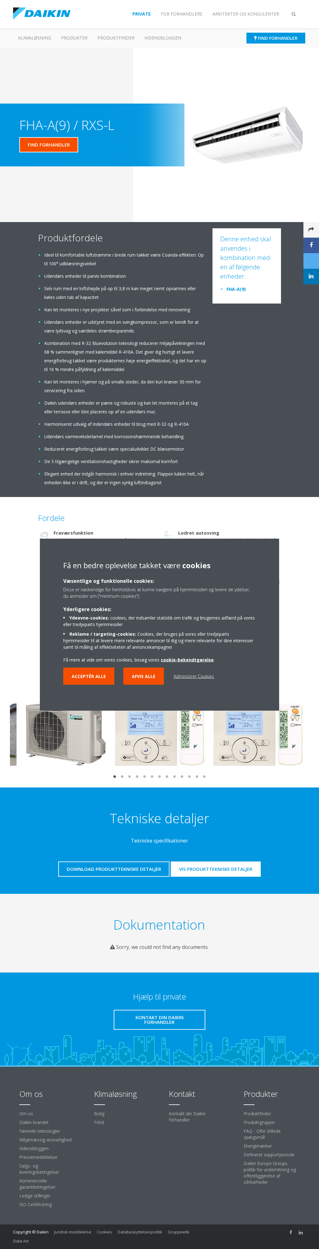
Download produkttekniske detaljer (114, 869)
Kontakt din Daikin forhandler (187, 1117)
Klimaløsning (34, 38)
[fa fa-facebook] (291, 1232)
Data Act (21, 1241)
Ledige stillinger (34, 1196)
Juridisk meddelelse (72, 1232)
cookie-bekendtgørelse (187, 660)
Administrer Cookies (194, 676)
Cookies (104, 1232)
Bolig (99, 1114)
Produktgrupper (259, 1122)
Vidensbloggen (163, 38)
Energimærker (258, 1146)
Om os (26, 1114)
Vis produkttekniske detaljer (215, 869)
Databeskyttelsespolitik (140, 1232)
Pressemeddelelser (38, 1157)
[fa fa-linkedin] (301, 1232)
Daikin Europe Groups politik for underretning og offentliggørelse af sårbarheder (270, 1172)
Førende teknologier (39, 1131)
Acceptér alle (89, 676)
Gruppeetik (178, 1232)
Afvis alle (143, 676)
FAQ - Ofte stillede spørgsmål (262, 1134)
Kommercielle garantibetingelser (37, 1184)
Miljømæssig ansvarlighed (45, 1140)
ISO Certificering (35, 1204)
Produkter (74, 38)
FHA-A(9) (236, 289)
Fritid (99, 1122)
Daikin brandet (34, 1122)
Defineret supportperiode (269, 1155)
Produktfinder (116, 38)
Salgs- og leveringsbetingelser (39, 1169)
